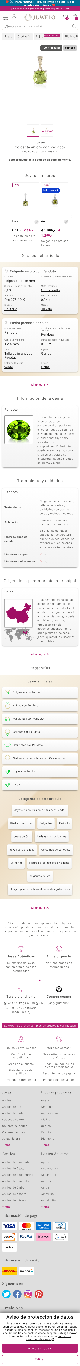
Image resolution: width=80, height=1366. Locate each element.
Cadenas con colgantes (51, 837)
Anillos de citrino (14, 1200)
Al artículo (38, 385)
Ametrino (47, 1194)
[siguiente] (71, 216)
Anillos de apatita (14, 1194)
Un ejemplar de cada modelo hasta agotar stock (40, 889)
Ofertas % (24, 37)
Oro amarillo (50, 290)
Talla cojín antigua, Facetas (18, 355)
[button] (5, 17)
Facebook (17, 1294)
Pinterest (39, 1294)
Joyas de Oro (22, 837)
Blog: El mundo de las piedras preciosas (59, 1065)
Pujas (47, 36)
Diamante (47, 1139)
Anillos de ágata (13, 1169)
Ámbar (45, 1188)
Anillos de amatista (15, 1181)
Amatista (47, 1107)
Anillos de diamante (16, 1162)
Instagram (28, 1294)
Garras (46, 353)
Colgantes (46, 823)
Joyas (8, 37)
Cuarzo (46, 1126)
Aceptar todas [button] (40, 1348)
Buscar (74, 26)
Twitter (6, 1294)
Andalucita (48, 1200)
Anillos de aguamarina (17, 1175)
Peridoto (10, 332)
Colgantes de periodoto (56, 850)
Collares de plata (14, 1132)
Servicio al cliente (21, 996)
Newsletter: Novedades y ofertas (59, 1056)
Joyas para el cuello (21, 850)
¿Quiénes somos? (59, 1048)
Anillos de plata (13, 1113)
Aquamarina (49, 1113)
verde (8, 367)
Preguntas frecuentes (21, 1080)
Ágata (45, 1101)
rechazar (44, 1330)
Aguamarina (49, 1169)
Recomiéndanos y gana (59, 1074)
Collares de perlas (14, 1126)
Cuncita (46, 1132)
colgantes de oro (39, 876)
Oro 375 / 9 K (14, 300)
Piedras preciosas (21, 823)
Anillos (7, 1101)
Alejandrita (48, 1175)
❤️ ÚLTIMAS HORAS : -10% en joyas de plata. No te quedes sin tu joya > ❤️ (40, 3)
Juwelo (46, 309)
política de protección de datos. (48, 1338)
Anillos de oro (11, 1107)
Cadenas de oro (13, 1120)
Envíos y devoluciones (21, 1048)
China (45, 367)
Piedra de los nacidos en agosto (49, 863)
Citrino (46, 1120)
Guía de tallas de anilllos (21, 1072)
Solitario (10, 309)
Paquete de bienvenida (59, 1080)
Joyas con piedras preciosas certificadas (40, 810)
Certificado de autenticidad (21, 1056)
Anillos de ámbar (14, 1188)
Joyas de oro (11, 1139)
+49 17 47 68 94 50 (21, 1004)
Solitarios (17, 863)
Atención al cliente (21, 1064)
